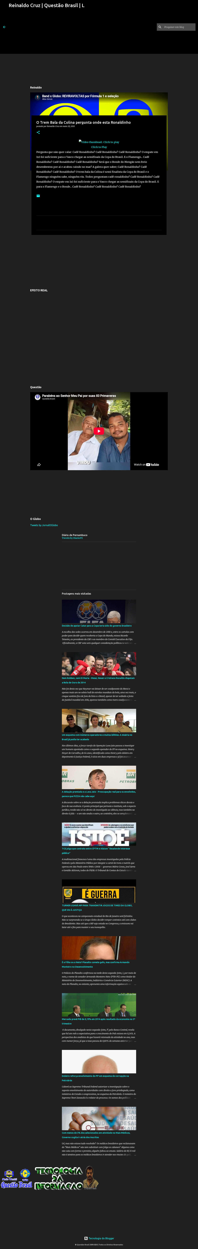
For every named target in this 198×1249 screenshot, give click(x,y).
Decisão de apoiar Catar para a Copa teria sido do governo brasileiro (97, 625)
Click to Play (99, 147)
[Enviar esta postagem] (38, 197)
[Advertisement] (46, 32)
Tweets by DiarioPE (72, 538)
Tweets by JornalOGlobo (44, 525)
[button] (38, 133)
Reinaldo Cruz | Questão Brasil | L (46, 5)
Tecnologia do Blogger (101, 1238)
